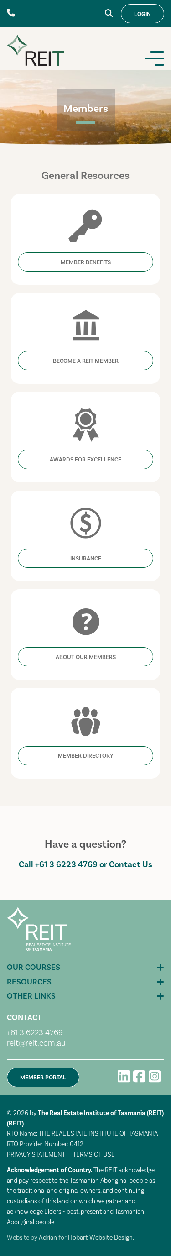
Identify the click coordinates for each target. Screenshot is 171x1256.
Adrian (48, 1238)
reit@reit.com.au (36, 1043)
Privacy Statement (36, 1155)
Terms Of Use (94, 1155)
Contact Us (130, 864)
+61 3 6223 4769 (66, 864)
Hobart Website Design (100, 1238)
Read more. (85, 195)
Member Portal (43, 1077)
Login (142, 14)
